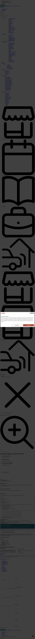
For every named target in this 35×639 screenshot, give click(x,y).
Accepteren (28, 325)
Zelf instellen (17, 325)
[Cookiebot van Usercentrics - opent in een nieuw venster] (30, 313)
